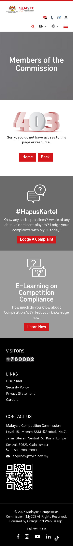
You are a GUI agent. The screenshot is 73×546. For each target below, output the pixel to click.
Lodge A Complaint (36, 239)
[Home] (36, 9)
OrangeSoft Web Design (44, 521)
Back (45, 157)
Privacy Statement (20, 393)
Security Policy (17, 387)
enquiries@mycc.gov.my (30, 456)
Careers (12, 399)
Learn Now (36, 327)
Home (27, 157)
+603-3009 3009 (24, 450)
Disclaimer (14, 381)
